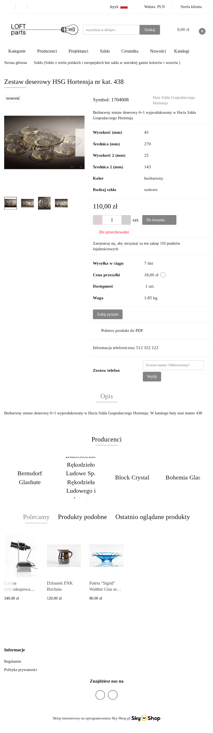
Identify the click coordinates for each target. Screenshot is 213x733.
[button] (14, 650)
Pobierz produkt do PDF (122, 330)
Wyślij (152, 377)
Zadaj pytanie (107, 314)
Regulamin (12, 661)
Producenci (47, 51)
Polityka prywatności (20, 670)
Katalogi (181, 51)
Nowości (158, 51)
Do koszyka (156, 220)
